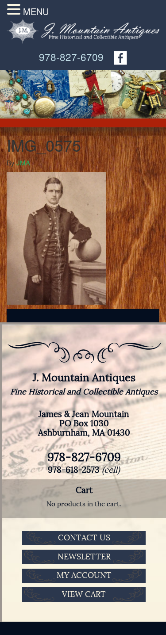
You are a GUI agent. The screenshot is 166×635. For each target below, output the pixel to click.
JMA (23, 162)
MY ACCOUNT (84, 575)
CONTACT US (84, 538)
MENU (36, 11)
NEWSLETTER (84, 557)
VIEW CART (84, 594)
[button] (15, 9)
